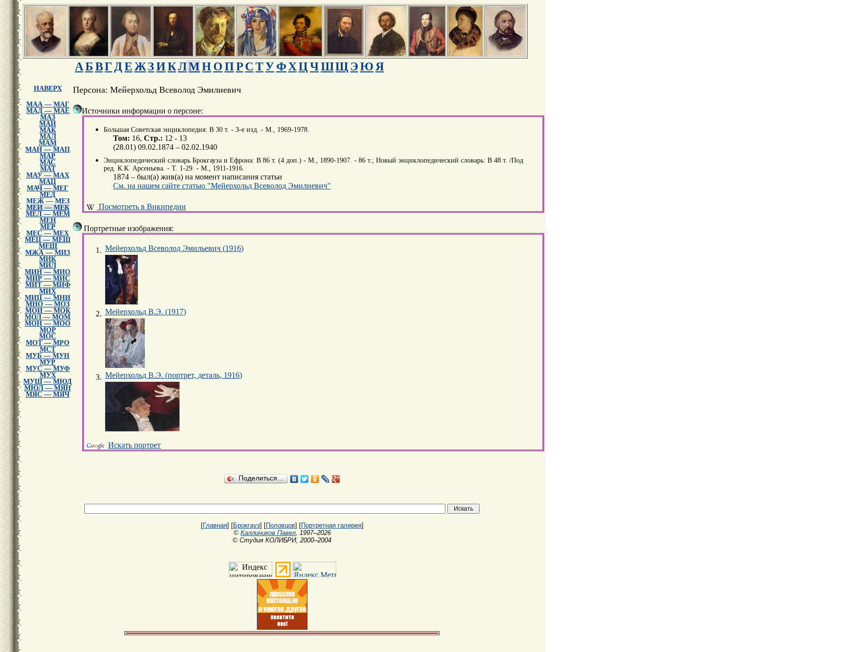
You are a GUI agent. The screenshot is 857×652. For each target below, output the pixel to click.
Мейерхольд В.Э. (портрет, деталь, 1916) (173, 375)
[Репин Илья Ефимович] (386, 53)
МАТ (48, 169)
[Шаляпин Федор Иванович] (465, 53)
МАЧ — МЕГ (47, 188)
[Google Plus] (336, 479)
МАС (48, 162)
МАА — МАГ (47, 104)
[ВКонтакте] (294, 479)
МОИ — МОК (47, 310)
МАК (48, 130)
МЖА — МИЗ (47, 252)
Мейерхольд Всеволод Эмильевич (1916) (174, 248)
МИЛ (47, 265)
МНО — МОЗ (47, 304)
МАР (48, 156)
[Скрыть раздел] (77, 109)
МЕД (48, 194)
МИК (47, 259)
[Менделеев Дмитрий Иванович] (173, 53)
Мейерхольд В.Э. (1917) (145, 311)
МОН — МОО (47, 323)
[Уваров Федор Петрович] (300, 53)
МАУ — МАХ (47, 175)
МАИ (47, 123)
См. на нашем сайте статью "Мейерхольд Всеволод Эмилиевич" (222, 185)
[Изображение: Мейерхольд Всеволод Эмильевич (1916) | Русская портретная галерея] (121, 279)
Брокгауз (246, 525)
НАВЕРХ (48, 88)
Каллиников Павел (268, 532)
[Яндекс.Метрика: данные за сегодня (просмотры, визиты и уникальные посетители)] (314, 569)
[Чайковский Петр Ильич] (45, 53)
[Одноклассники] (315, 479)
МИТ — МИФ (47, 285)
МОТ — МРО (47, 343)
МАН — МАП (47, 149)
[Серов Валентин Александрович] (215, 53)
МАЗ (47, 117)
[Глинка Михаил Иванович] (505, 53)
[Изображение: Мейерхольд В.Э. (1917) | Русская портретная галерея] (125, 343)
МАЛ (48, 136)
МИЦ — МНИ (47, 297)
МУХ (48, 375)
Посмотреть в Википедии (141, 206)
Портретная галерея (331, 525)
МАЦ (47, 181)
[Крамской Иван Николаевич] (344, 53)
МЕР (48, 227)
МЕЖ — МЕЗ (47, 201)
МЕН (48, 220)
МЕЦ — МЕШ (47, 239)
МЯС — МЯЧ (47, 394)
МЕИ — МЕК (47, 207)
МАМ (48, 143)
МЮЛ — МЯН (47, 388)
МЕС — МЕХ (47, 233)
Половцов (280, 525)
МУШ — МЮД (47, 381)
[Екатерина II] (88, 53)
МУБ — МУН (47, 355)
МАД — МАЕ (47, 111)
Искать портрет (134, 445)
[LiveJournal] (325, 479)
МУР (48, 362)
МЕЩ (48, 246)
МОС (47, 336)
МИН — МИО (47, 272)
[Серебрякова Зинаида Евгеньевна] (257, 53)
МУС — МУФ (48, 368)
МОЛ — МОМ (47, 317)
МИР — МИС (48, 278)
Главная (215, 525)
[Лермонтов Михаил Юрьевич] (427, 53)
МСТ (48, 349)
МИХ (47, 291)
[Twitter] (305, 479)
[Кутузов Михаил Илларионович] (131, 53)
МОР (48, 330)
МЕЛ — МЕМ (48, 214)
